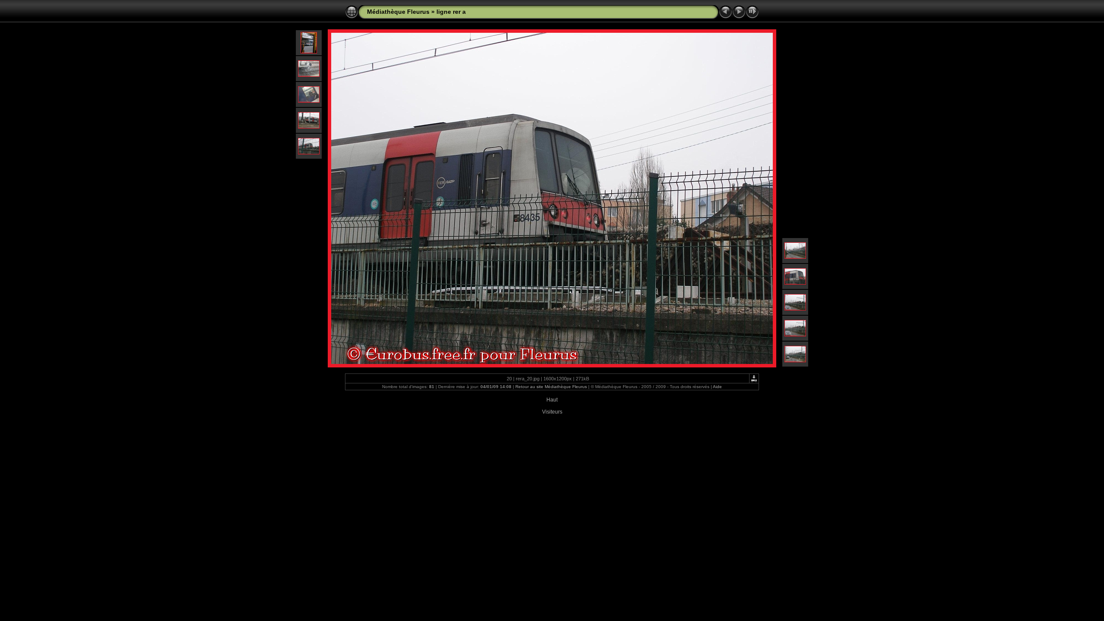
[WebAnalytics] (552, 395)
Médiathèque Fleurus (398, 11)
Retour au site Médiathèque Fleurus (551, 386)
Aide (717, 386)
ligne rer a (451, 11)
